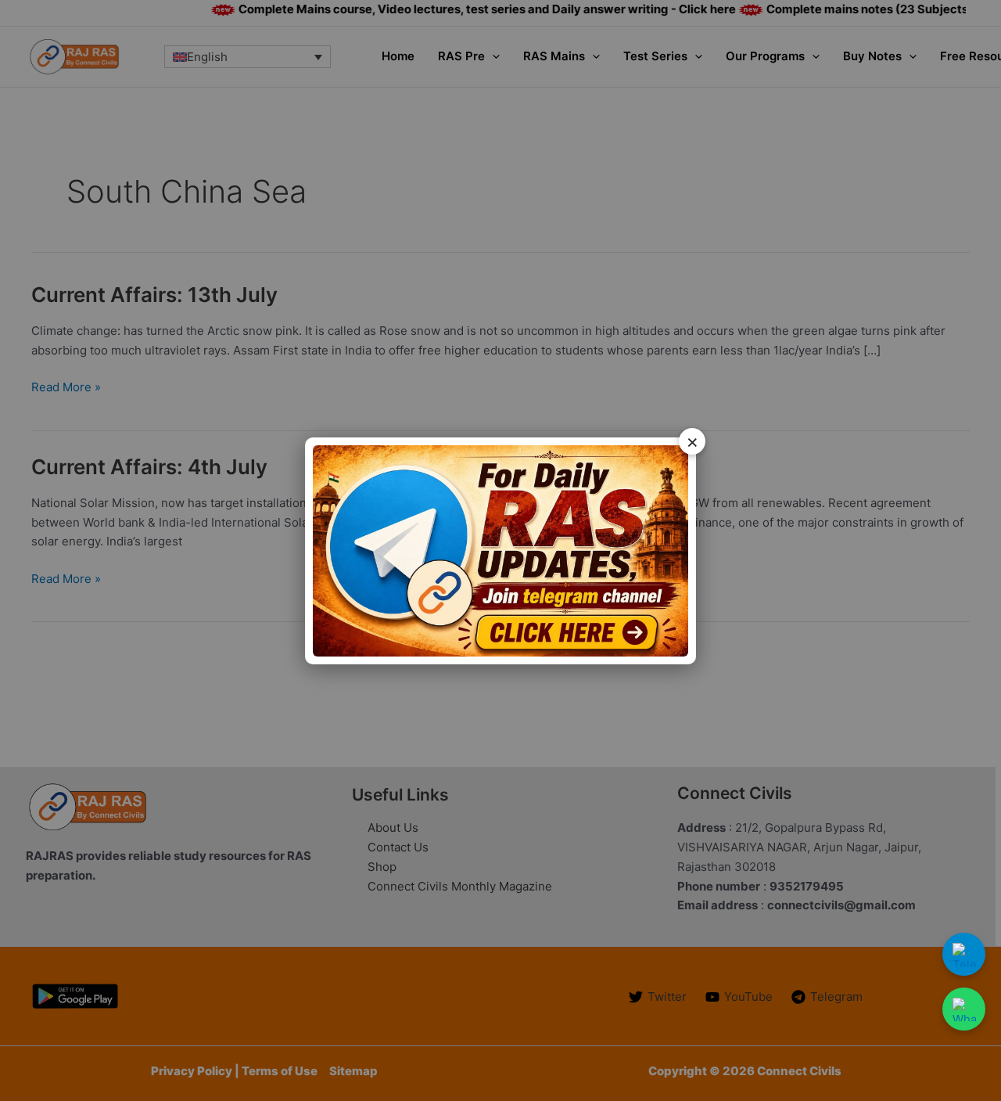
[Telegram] (963, 954)
